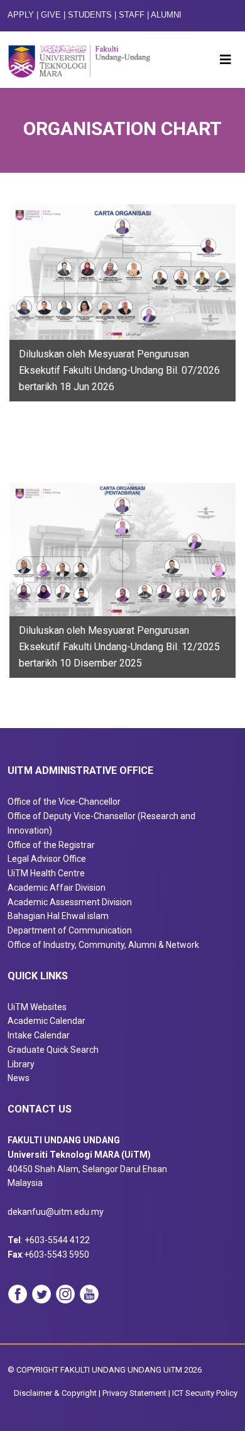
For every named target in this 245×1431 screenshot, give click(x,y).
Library (21, 1064)
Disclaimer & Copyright (55, 1393)
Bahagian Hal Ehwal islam (58, 916)
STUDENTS (90, 14)
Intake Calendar (39, 1035)
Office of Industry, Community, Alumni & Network (103, 945)
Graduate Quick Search (53, 1050)
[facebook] (17, 1294)
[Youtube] (89, 1294)
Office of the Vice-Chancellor (64, 802)
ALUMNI (166, 14)
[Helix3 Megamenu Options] (225, 59)
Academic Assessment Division (70, 902)
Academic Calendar (46, 1021)
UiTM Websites (37, 1007)
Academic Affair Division (57, 888)
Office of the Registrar (51, 845)
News (19, 1078)
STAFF (131, 14)
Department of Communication (70, 930)
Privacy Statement (134, 1393)
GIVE (51, 14)
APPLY (21, 14)
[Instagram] (65, 1294)
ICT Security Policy (204, 1393)
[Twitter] (41, 1294)
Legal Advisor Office (47, 859)
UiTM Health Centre (46, 873)
